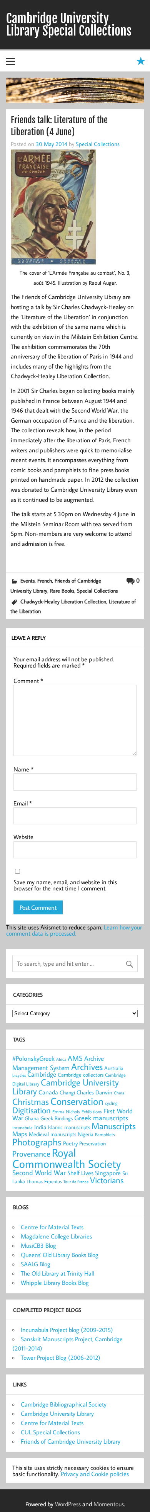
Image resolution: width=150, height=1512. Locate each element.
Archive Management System (58, 1063)
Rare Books (62, 590)
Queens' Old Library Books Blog (59, 1255)
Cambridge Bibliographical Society (64, 1404)
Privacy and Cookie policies (95, 1474)
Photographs (37, 1142)
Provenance (31, 1153)
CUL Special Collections (50, 1432)
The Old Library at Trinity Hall (57, 1273)
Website (23, 837)
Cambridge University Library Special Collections (69, 25)
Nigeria (85, 1134)
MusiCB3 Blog (38, 1245)
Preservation (92, 1143)
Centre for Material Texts (52, 1227)
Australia (113, 1068)
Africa (61, 1059)
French (44, 580)
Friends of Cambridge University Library (70, 1441)
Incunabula (22, 1127)
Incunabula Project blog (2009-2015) (67, 1330)
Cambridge (41, 1074)
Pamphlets (105, 1134)
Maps (19, 1134)
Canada (48, 1092)
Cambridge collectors (80, 1074)
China (119, 1093)
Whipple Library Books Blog (55, 1282)
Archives (87, 1066)
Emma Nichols (66, 1111)
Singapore (108, 1173)
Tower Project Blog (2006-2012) (60, 1357)
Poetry (70, 1143)
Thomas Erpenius (44, 1181)
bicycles (19, 1075)
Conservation (76, 1101)
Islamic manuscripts (69, 1127)
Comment (28, 681)
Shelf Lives (80, 1173)
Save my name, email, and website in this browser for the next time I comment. (65, 885)
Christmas (30, 1101)
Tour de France (75, 1181)
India (40, 1127)
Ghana (32, 1118)
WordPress (68, 1504)
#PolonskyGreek (33, 1058)
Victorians (106, 1180)
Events (27, 580)
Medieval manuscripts (52, 1134)
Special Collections (98, 144)
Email (22, 803)
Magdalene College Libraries (56, 1236)
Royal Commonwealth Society (66, 1158)
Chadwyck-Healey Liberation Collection (63, 601)
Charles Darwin (94, 1092)
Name (23, 769)
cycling (111, 1103)
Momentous (108, 1504)
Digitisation (31, 1110)
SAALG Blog (35, 1264)
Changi (67, 1092)
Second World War (39, 1172)
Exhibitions (92, 1111)
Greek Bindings (56, 1118)
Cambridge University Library (65, 1086)
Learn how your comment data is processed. (74, 930)
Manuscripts (114, 1125)
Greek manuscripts (101, 1117)
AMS (75, 1058)
